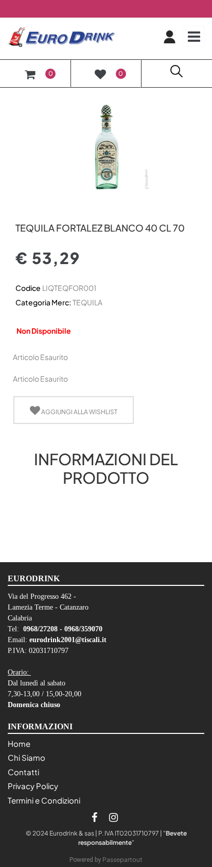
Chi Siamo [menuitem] (26, 757)
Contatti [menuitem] (23, 772)
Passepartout (122, 859)
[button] (106, 146)
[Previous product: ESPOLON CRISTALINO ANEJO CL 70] (21, 210)
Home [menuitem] (19, 743)
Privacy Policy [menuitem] (33, 786)
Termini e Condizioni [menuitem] (44, 800)
